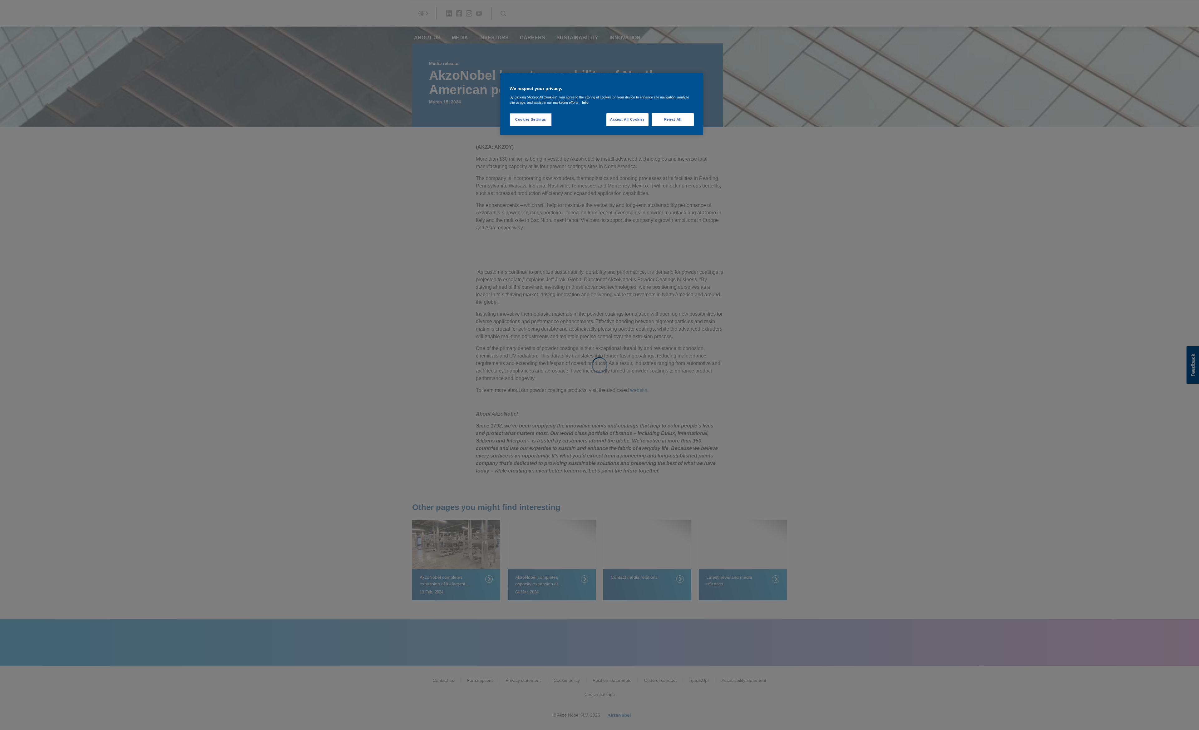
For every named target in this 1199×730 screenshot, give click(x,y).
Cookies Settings (530, 119)
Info (585, 102)
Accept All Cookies (627, 119)
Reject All (673, 119)
